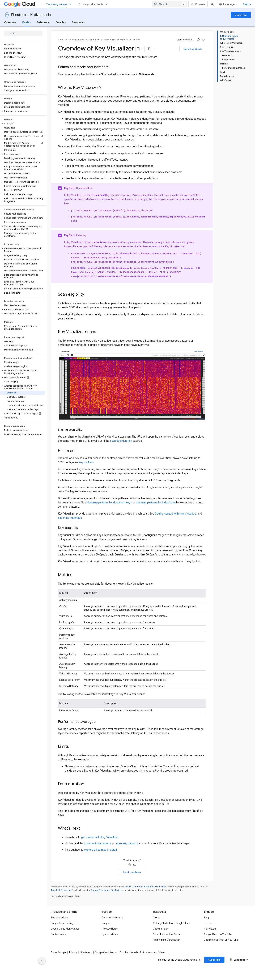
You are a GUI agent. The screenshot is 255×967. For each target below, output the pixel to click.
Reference (43, 22)
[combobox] (169, 4)
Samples (61, 22)
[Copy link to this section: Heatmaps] (78, 451)
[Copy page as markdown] (149, 49)
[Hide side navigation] (41, 960)
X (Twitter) (210, 928)
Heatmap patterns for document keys (109, 502)
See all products (59, 917)
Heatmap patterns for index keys (155, 502)
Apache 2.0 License (60, 890)
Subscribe (214, 959)
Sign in (247, 4)
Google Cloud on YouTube (218, 934)
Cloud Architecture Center (167, 934)
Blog (206, 917)
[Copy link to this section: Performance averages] (98, 722)
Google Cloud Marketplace (65, 928)
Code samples (161, 928)
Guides (26, 22)
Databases (93, 39)
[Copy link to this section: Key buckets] (81, 528)
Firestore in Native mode (31, 15)
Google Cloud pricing (62, 923)
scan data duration (121, 440)
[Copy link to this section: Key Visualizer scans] (99, 332)
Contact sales (58, 934)
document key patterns (98, 843)
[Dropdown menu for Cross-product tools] (107, 4)
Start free (241, 14)
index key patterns (127, 843)
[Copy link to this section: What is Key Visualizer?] (104, 88)
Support (106, 923)
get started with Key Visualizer (99, 837)
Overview (10, 22)
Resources (78, 22)
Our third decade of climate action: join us (142, 952)
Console (200, 4)
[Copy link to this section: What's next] (83, 829)
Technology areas (56, 4)
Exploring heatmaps (70, 517)
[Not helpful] (203, 39)
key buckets (86, 462)
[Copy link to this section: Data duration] (87, 784)
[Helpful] (198, 39)
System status (110, 934)
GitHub (156, 917)
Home (61, 39)
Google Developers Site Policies (107, 890)
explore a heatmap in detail (100, 849)
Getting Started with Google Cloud (171, 923)
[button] (22, 103)
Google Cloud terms (106, 952)
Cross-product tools (91, 4)
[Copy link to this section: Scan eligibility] (87, 295)
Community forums (112, 917)
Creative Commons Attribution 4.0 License (145, 886)
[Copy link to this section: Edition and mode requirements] (112, 67)
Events (207, 923)
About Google (58, 952)
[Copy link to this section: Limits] (72, 747)
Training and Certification (166, 939)
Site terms (86, 952)
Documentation (76, 39)
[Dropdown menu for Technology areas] (71, 4)
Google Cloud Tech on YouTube (221, 939)
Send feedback (193, 48)
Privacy (73, 952)
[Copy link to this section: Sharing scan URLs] (85, 430)
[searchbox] (23, 33)
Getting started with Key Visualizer (176, 513)
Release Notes (110, 928)
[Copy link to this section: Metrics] (75, 575)
